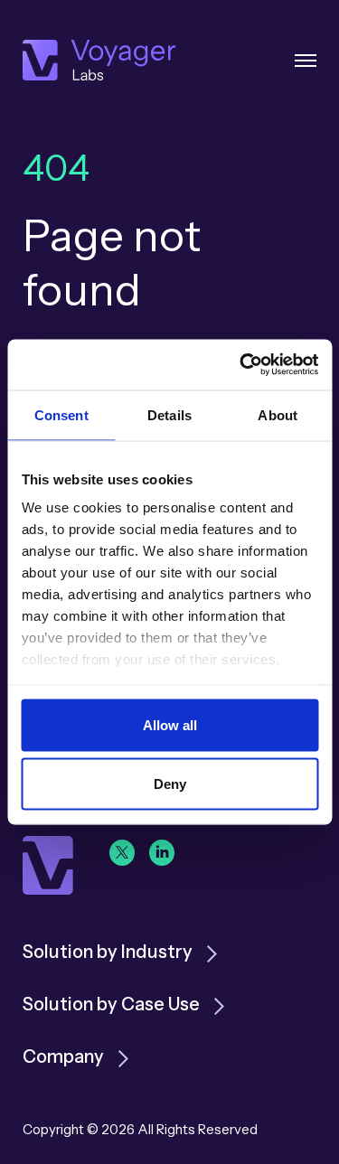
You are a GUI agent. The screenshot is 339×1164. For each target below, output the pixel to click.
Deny (170, 784)
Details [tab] (169, 414)
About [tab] (277, 414)
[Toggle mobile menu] (305, 60)
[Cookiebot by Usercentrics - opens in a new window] (241, 365)
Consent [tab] (61, 414)
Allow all (170, 724)
